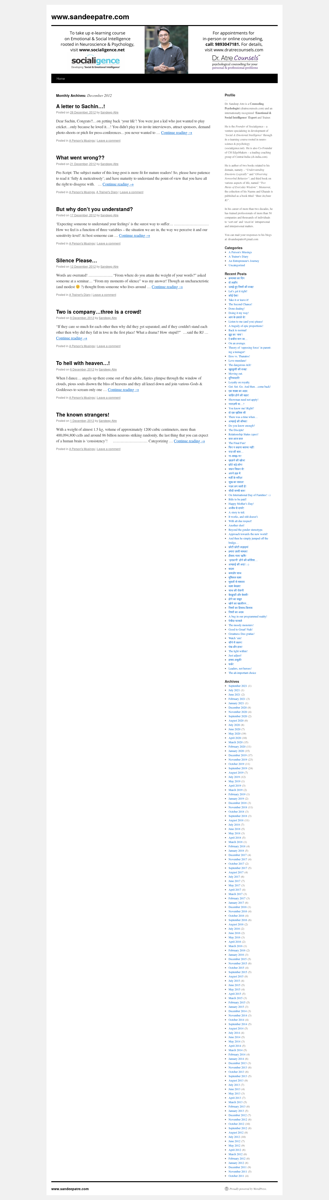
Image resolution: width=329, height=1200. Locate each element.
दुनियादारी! (234, 378)
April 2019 (235, 785)
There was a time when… (243, 417)
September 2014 (238, 1024)
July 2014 (234, 1032)
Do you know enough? (242, 425)
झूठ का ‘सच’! (236, 334)
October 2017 (236, 863)
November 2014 (238, 1015)
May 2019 (234, 781)
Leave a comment (108, 140)
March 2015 (236, 998)
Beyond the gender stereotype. (246, 529)
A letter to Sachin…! (80, 106)
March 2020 (236, 742)
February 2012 (237, 1158)
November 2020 (238, 712)
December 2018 (238, 803)
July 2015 (234, 980)
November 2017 (238, 859)
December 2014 (238, 1011)
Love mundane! (237, 360)
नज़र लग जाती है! (237, 486)
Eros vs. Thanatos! (239, 356)
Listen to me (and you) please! (246, 321)
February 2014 (237, 1054)
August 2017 (236, 872)
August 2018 (236, 820)
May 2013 (234, 1093)
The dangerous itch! (240, 365)
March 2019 (236, 790)
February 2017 (237, 898)
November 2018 (238, 807)
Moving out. (236, 373)
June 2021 (234, 694)
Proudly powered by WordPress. (248, 1189)
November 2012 (238, 1119)
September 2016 (238, 920)
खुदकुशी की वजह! (238, 369)
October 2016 (236, 915)
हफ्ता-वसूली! (235, 660)
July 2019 (234, 777)
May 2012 (234, 1145)
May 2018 (234, 833)
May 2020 (234, 733)
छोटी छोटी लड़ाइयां (238, 547)
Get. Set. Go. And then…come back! (250, 386)
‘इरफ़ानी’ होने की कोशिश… (243, 560)
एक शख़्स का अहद (238, 391)
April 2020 (235, 738)
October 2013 (236, 1072)
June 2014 (234, 1037)
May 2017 (234, 885)
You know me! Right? (241, 408)
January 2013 (236, 1111)
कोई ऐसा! (233, 295)
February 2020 (237, 746)
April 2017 (235, 889)
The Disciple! (236, 430)
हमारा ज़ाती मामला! (238, 551)
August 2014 (236, 1028)
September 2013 (238, 1076)
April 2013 (235, 1098)
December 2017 (238, 855)
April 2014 (235, 1046)
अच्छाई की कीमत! (238, 421)
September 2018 (238, 816)
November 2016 (238, 911)
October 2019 (236, 764)
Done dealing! (237, 308)
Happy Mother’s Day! (241, 503)
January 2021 (236, 703)
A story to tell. (237, 512)
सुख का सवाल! (236, 482)
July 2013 (234, 1085)
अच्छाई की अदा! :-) (239, 564)
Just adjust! (235, 655)
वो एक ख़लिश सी (237, 412)
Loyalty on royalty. (239, 382)
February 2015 (237, 1002)
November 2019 (238, 759)
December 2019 (238, 755)
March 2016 (236, 946)
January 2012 (236, 1163)
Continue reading (176, 132)
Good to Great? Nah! (241, 629)
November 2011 (238, 1171)
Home (61, 78)
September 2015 (238, 972)
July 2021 (234, 690)
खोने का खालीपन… (239, 603)
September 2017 (238, 868)
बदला (231, 568)
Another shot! (236, 525)
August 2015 (236, 976)
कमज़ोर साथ (235, 573)
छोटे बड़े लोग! (236, 464)
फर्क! (231, 664)
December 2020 (238, 707)
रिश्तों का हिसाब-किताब (240, 608)
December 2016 (238, 907)
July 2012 (234, 1137)
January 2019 (236, 798)
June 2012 (234, 1141)
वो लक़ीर (233, 282)
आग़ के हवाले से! (237, 317)
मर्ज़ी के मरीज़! (236, 477)
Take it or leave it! (239, 300)
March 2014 (236, 1050)
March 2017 (236, 894)
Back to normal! (238, 330)
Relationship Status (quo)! (243, 434)
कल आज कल (236, 438)
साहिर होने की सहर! (239, 395)
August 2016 (236, 924)
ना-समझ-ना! (235, 456)
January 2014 (236, 1059)
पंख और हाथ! (236, 647)
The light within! (238, 651)
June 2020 (234, 729)
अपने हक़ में (234, 473)
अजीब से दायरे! (236, 508)
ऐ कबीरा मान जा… (238, 339)
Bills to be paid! (238, 499)
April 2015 (235, 993)
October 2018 (236, 811)
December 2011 (238, 1167)
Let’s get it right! (238, 291)
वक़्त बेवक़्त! (235, 586)
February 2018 (237, 846)
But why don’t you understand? (94, 208)
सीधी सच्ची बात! (237, 490)
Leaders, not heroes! (240, 668)
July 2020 (234, 725)
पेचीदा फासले (235, 621)
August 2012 (236, 1132)
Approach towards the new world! (248, 534)
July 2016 (234, 928)
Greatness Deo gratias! (242, 634)
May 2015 (234, 989)
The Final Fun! (237, 443)
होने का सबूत (235, 599)
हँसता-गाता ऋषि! (237, 555)
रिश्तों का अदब (236, 612)
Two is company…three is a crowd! (98, 311)
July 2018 (234, 824)
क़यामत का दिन (236, 278)
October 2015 (236, 967)
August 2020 (236, 720)
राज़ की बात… (236, 451)
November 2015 (238, 963)
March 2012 (236, 1154)
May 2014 (234, 1041)
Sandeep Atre (109, 112)
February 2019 (237, 794)
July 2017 (234, 876)
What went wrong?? (80, 157)
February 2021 (237, 699)
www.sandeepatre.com (90, 16)
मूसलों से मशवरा (237, 581)
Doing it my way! (239, 313)
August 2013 (236, 1080)
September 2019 (238, 768)
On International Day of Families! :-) (249, 495)
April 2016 (235, 941)
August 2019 (236, 772)
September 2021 (238, 686)
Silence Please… (76, 260)
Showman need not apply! (243, 399)
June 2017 (234, 881)
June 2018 (234, 829)
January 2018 (236, 850)
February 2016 (237, 950)
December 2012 (238, 1115)
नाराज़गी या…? (236, 404)
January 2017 (236, 902)
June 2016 (234, 933)
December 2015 (238, 959)
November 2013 (238, 1067)
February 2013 (237, 1106)
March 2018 (236, 842)
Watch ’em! (235, 638)
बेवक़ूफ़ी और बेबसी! (238, 595)
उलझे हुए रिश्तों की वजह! (241, 287)
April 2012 (235, 1150)
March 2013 (236, 1102)
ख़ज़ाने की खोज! (237, 460)
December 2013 (238, 1063)
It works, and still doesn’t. (243, 516)
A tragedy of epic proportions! (246, 326)
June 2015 (234, 985)
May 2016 (234, 937)
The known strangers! (82, 414)
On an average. (237, 343)
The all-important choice (242, 673)
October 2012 (236, 1124)
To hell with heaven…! (83, 362)
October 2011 (236, 1176)
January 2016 (236, 954)
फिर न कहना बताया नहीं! (241, 447)
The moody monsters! (241, 625)
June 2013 (234, 1089)
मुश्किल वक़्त (235, 577)
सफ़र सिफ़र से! (236, 469)
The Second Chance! (240, 304)
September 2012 (238, 1128)
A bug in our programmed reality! (248, 616)
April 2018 (235, 837)
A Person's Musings (82, 140)
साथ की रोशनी (236, 590)
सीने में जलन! (235, 642)
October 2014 (236, 1019)
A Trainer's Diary (107, 192)
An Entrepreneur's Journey (244, 261)
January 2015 (236, 1006)
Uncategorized (237, 265)
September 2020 (238, 716)
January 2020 (236, 751)
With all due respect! (240, 521)
